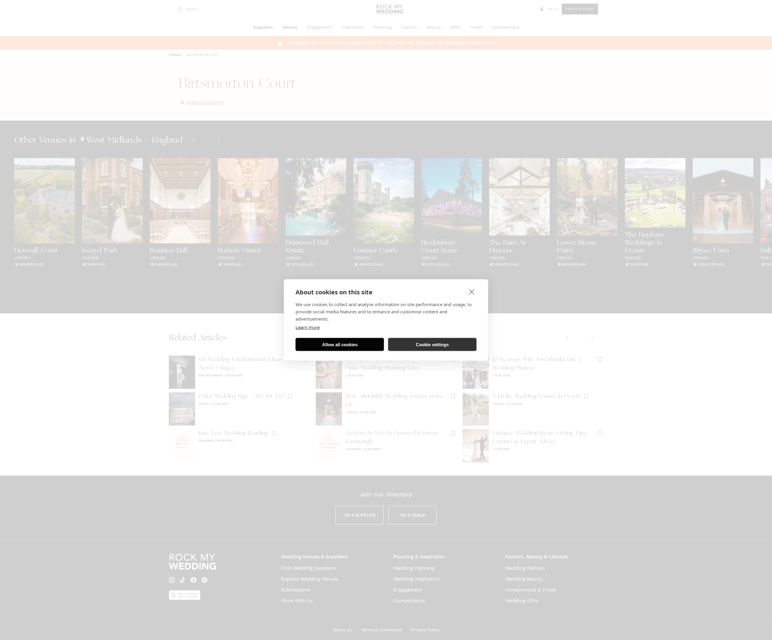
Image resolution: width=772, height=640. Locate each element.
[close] (471, 291)
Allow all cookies (340, 344)
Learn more (308, 327)
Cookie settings (432, 344)
